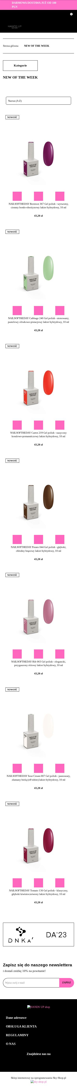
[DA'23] (56, 935)
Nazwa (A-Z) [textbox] (15, 100)
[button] (38, 1018)
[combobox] (38, 101)
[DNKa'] (20, 935)
